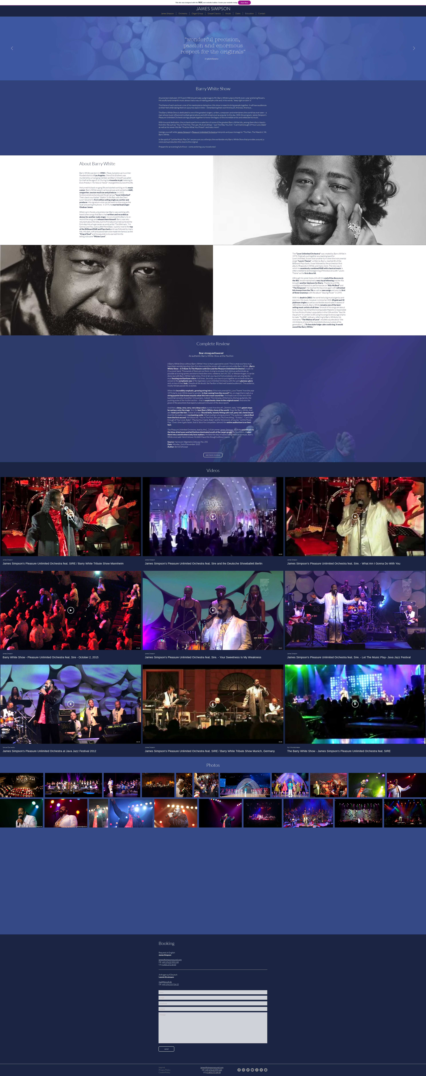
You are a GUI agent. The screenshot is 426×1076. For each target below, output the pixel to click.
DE (203, 1070)
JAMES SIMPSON (213, 9)
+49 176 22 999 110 (213, 1070)
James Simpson (258, 115)
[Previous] (12, 48)
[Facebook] (239, 1070)
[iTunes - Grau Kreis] (256, 1070)
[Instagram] (243, 1070)
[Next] (414, 48)
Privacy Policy (164, 1070)
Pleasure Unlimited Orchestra (204, 132)
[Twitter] (248, 1070)
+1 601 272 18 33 (213, 1072)
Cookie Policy (164, 1072)
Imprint (162, 1067)
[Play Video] (70, 516)
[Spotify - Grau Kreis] (265, 1070)
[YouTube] (252, 1070)
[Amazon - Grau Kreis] (261, 1070)
